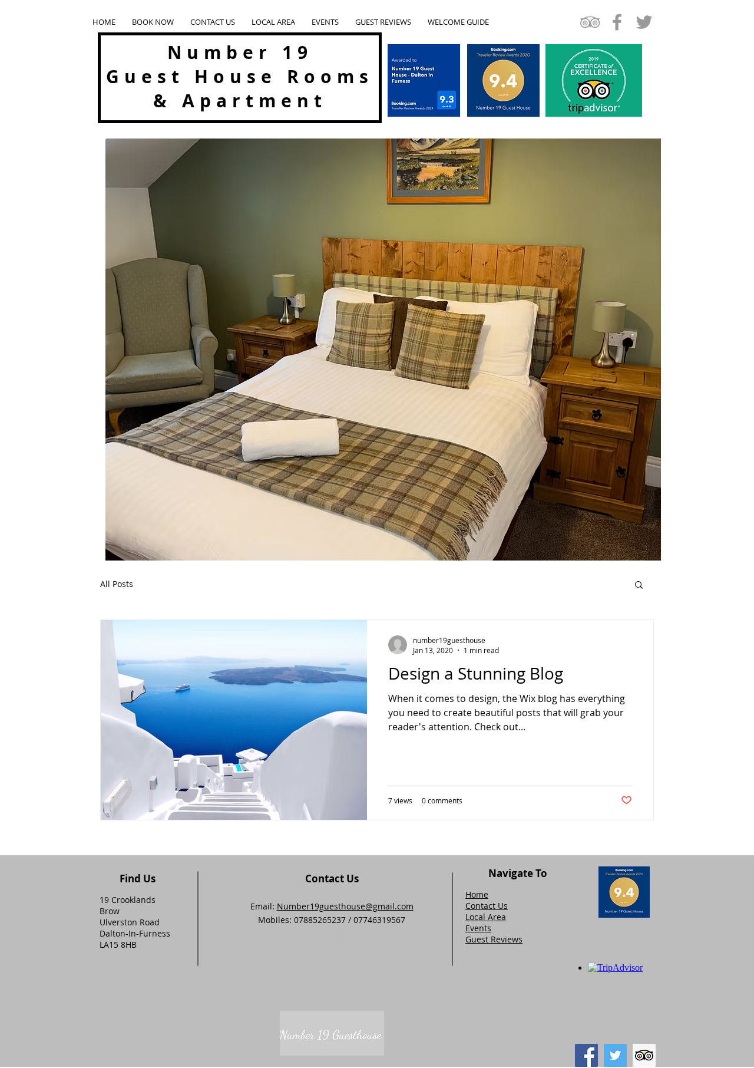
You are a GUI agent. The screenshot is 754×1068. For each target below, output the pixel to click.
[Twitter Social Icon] (615, 1055)
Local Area (485, 916)
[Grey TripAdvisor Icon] (590, 22)
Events (478, 928)
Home (476, 894)
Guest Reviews (493, 939)
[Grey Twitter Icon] (644, 22)
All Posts (116, 583)
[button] (638, 585)
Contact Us (486, 905)
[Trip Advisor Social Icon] (644, 1055)
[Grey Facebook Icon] (617, 22)
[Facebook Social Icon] (586, 1055)
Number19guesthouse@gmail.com (345, 906)
